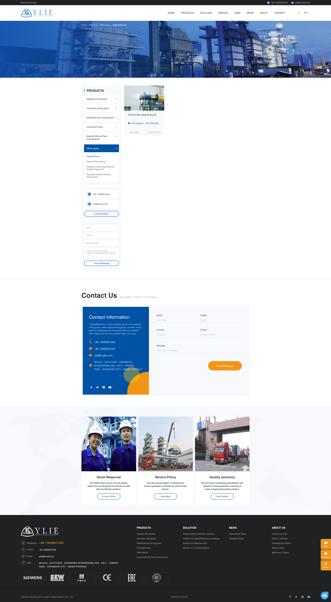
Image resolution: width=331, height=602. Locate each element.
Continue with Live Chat (311, 587)
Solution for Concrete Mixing (196, 547)
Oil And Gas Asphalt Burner (142, 114)
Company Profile (279, 533)
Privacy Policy (179, 596)
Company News (236, 538)
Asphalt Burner (93, 156)
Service (223, 12)
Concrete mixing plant (97, 108)
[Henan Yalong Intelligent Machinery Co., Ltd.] (37, 13)
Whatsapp (311, 592)
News (250, 12)
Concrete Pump (94, 126)
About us (278, 527)
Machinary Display (280, 552)
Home (171, 12)
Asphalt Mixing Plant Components (96, 137)
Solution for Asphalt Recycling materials (201, 538)
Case (237, 12)
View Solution (222, 496)
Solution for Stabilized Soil (195, 543)
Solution (206, 12)
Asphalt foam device (96, 161)
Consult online (154, 132)
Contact (279, 12)
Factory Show (278, 547)
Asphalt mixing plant (96, 98)
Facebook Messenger (311, 596)
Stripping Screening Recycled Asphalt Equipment (100, 168)
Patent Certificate (280, 538)
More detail (134, 132)
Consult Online (101, 213)
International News (237, 533)
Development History (281, 543)
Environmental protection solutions (199, 533)
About (264, 12)
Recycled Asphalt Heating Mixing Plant (99, 175)
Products (187, 12)
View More (165, 496)
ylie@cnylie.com (302, 2)
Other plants (105, 24)
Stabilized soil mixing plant (100, 117)
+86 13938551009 (279, 2)
